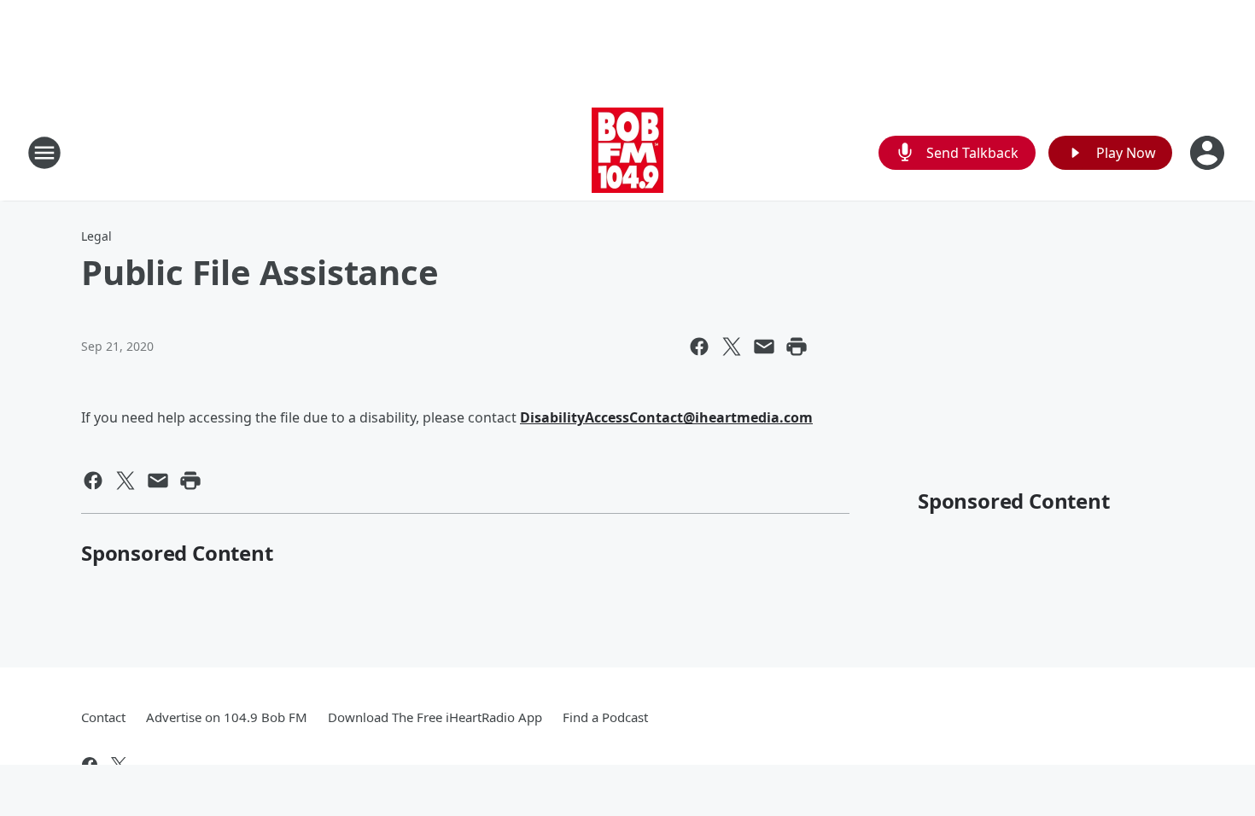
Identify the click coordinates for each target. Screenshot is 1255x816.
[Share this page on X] (732, 346)
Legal (96, 236)
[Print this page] (796, 346)
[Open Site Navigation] (44, 153)
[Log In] (1209, 153)
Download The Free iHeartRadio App (435, 717)
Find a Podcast (605, 717)
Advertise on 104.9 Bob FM (226, 717)
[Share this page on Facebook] (699, 346)
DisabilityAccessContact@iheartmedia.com (666, 417)
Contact (103, 717)
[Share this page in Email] (764, 346)
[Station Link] (627, 152)
